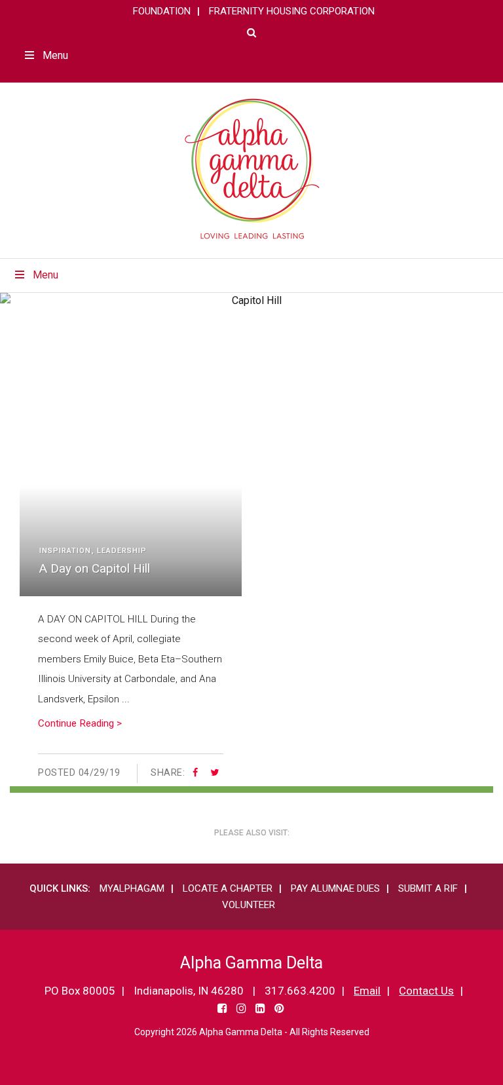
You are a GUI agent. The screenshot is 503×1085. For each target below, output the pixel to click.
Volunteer (248, 905)
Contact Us (426, 990)
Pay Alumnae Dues (335, 888)
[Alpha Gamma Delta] (252, 168)
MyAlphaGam (132, 888)
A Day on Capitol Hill (94, 568)
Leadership (122, 550)
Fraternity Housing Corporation (292, 11)
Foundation (162, 11)
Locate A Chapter (227, 888)
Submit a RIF (428, 888)
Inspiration (65, 550)
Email (367, 990)
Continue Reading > (80, 723)
